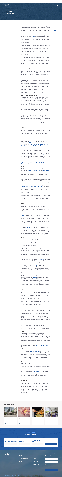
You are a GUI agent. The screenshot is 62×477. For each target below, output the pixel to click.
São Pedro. (42, 259)
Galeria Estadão (36, 464)
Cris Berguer (40, 328)
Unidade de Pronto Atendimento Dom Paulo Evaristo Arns (31, 186)
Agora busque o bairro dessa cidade (36, 441)
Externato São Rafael (30, 162)
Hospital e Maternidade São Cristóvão (34, 170)
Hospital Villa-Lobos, (45, 170)
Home (20, 454)
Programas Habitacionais (23, 458)
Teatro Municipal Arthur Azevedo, (42, 345)
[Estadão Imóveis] (6, 5)
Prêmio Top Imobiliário (37, 454)
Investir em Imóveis (36, 461)
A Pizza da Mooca (24, 241)
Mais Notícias (21, 455)
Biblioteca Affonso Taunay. (35, 351)
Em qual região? (21, 441)
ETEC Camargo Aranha (45, 154)
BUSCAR (50, 443)
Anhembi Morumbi (33, 144)
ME (52, 469)
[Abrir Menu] (57, 5)
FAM (33, 145)
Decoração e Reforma (23, 457)
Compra (34, 458)
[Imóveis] (7, 454)
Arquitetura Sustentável (37, 457)
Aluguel (20, 461)
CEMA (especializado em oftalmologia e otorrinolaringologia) (32, 171)
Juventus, (36, 116)
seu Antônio (40, 269)
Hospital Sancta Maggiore (26, 173)
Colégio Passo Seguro (39, 162)
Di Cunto (35, 277)
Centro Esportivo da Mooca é (38, 290)
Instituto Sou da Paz (36, 371)
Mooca (33, 36)
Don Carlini (40, 251)
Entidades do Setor (36, 455)
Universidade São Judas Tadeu (30, 142)
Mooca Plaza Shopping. (29, 227)
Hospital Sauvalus (47, 171)
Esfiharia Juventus (35, 265)
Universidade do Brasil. (38, 145)
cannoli (25, 269)
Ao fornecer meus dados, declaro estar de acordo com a (51, 465)
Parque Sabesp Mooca (40, 204)
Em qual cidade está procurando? (11, 441)
